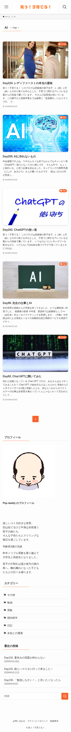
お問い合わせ (19, 721)
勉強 (9, 602)
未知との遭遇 (15, 633)
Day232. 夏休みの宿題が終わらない (24, 659)
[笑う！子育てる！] (35, 7)
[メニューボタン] (6, 7)
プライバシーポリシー (37, 721)
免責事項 (54, 721)
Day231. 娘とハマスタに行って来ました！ (28, 671)
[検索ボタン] (64, 7)
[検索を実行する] (64, 696)
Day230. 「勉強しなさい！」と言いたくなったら (32, 682)
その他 (11, 595)
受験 (9, 610)
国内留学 (12, 617)
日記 (9, 625)
